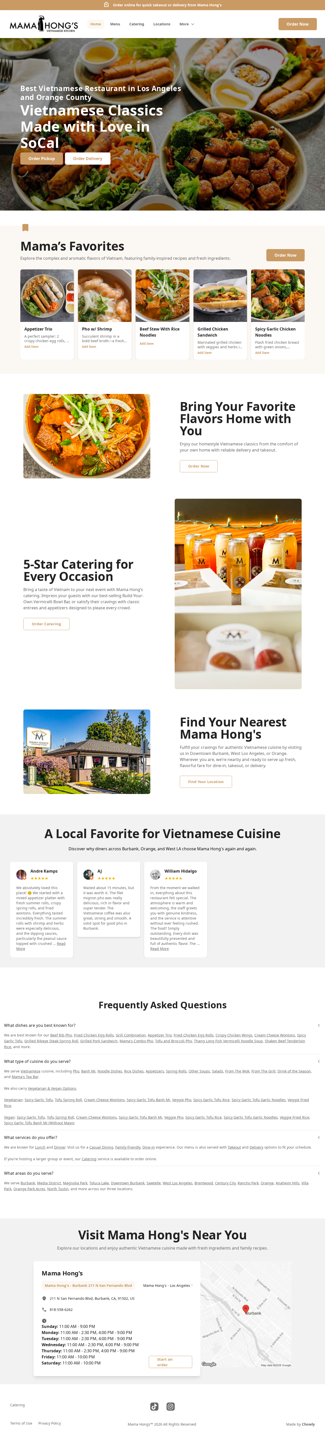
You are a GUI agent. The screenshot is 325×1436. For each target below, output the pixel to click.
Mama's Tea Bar (25, 1076)
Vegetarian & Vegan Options (52, 1088)
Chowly (308, 1424)
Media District (49, 1183)
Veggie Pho (181, 1099)
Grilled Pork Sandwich (99, 1041)
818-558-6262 (61, 1309)
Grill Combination (131, 1035)
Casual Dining (101, 1147)
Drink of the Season (294, 1071)
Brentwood (203, 1183)
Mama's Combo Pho (136, 1041)
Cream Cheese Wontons (274, 1035)
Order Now (298, 24)
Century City (225, 1183)
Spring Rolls (176, 1071)
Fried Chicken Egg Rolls (94, 1035)
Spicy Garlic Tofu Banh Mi (148, 1099)
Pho (76, 1071)
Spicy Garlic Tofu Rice (211, 1099)
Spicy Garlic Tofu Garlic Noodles (259, 1099)
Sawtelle (154, 1183)
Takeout (234, 1147)
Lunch (40, 1147)
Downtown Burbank (127, 1183)
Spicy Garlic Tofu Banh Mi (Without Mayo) (39, 1122)
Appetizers (155, 1071)
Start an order (165, 1362)
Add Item (31, 346)
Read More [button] (159, 948)
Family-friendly (127, 1147)
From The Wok (237, 1071)
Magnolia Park (75, 1183)
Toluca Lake (99, 1183)
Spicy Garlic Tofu (39, 1099)
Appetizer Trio (160, 1035)
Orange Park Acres (29, 1188)
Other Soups (199, 1071)
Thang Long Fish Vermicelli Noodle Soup (228, 1041)
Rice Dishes (134, 1071)
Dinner (59, 1147)
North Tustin (58, 1188)
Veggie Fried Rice (294, 1117)
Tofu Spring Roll (68, 1099)
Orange (267, 1183)
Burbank (28, 1183)
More (184, 24)
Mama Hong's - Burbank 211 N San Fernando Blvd (88, 1285)
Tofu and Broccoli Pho (173, 1041)
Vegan (9, 1117)
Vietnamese (30, 1071)
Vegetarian (13, 1099)
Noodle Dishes (110, 1071)
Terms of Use (21, 1423)
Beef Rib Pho (61, 1035)
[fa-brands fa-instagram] (171, 1407)
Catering (89, 1158)
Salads (217, 1071)
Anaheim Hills (287, 1183)
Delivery (256, 1147)
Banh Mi (88, 1071)
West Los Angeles (177, 1183)
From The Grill (263, 1071)
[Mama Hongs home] (43, 24)
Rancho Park (248, 1183)
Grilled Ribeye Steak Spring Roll (51, 1041)
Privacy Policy (49, 1423)
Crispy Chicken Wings (234, 1035)
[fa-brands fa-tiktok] (154, 1407)
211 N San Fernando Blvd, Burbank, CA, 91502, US (92, 1298)
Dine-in (148, 1147)
